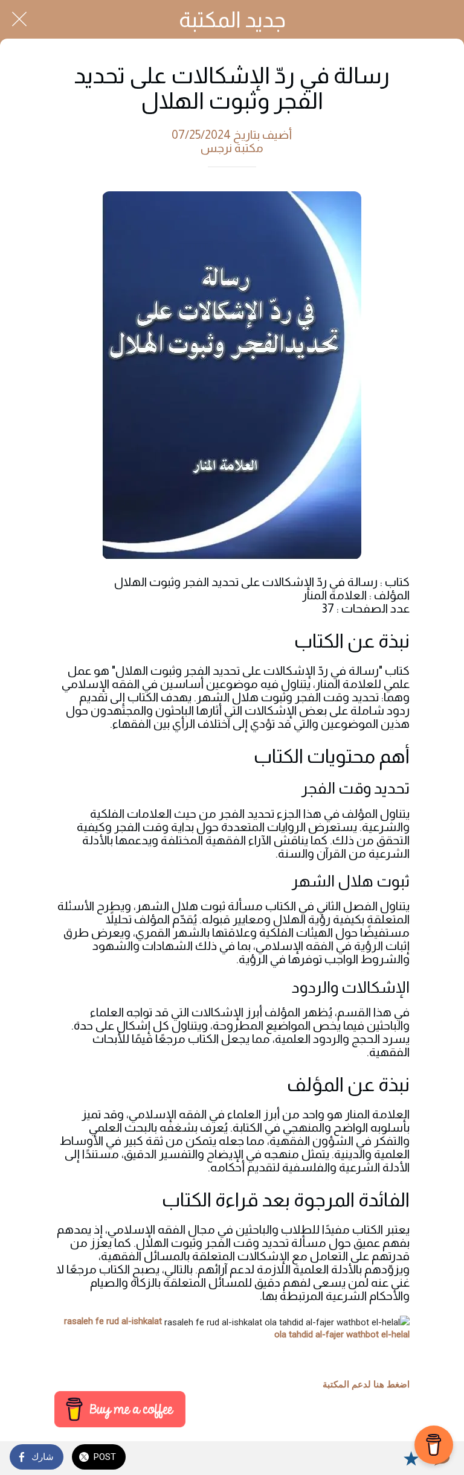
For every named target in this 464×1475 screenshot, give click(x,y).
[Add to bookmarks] (410, 1458)
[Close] (19, 19)
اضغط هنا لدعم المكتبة (366, 1384)
